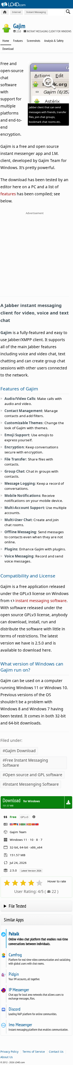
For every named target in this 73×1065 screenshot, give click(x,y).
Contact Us (56, 1051)
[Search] (68, 12)
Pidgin (14, 974)
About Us (6, 1057)
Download (8, 49)
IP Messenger (19, 989)
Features (18, 41)
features (8, 194)
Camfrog (15, 955)
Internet (16, 12)
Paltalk (14, 934)
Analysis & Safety (53, 41)
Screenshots (33, 41)
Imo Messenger (20, 1024)
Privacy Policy (9, 1051)
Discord (14, 1009)
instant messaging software (40, 600)
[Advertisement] (36, 256)
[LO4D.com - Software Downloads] (5, 12)
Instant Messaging (36, 12)
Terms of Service (34, 1051)
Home (5, 41)
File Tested (17, 906)
